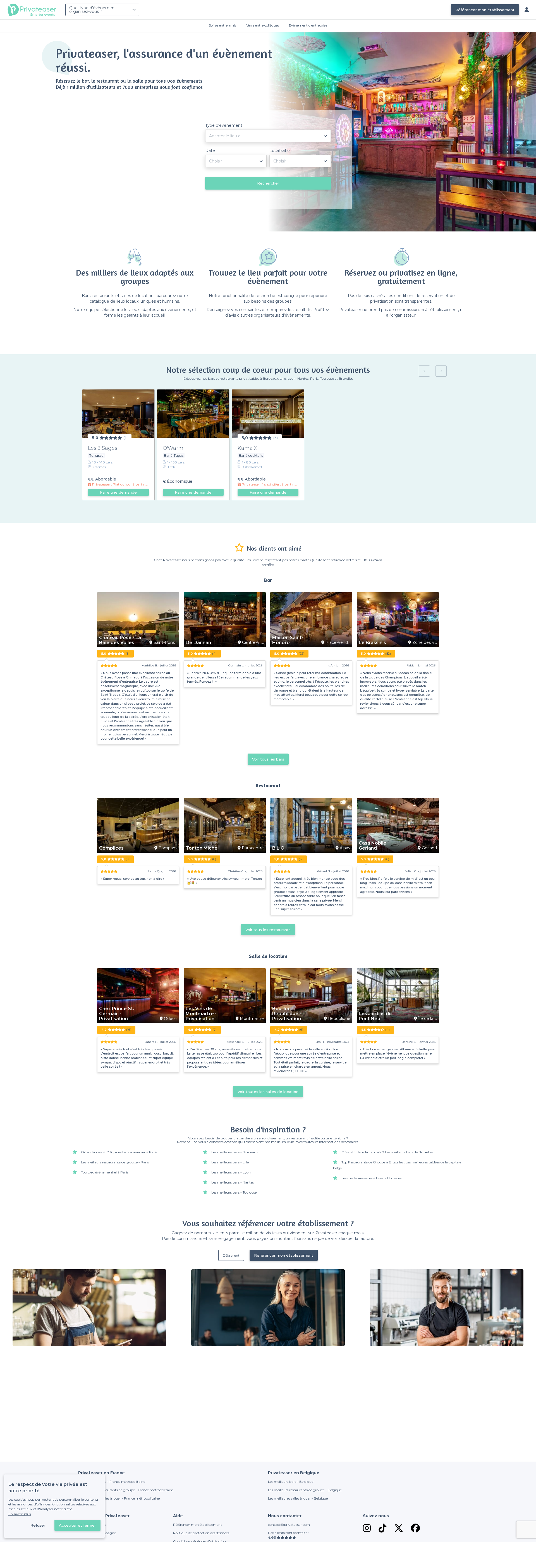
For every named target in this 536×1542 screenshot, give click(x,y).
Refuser (37, 1525)
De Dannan (198, 642)
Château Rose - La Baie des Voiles (120, 640)
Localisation (280, 150)
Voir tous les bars (268, 759)
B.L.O (278, 848)
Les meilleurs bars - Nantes (232, 1182)
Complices (111, 848)
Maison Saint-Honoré (287, 640)
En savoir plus (19, 1514)
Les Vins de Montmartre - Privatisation (201, 1013)
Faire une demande (118, 492)
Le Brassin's (372, 642)
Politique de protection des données (201, 1533)
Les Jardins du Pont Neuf (375, 1016)
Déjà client (231, 1255)
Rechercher (268, 183)
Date (210, 150)
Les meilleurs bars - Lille (230, 1162)
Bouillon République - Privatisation (286, 1013)
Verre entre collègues (262, 25)
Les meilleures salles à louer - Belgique (298, 1498)
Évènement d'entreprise (308, 25)
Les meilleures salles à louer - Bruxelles (371, 1178)
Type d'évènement (223, 125)
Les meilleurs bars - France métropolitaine (111, 1481)
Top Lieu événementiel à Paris (104, 1172)
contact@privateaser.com (289, 1524)
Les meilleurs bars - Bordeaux (234, 1152)
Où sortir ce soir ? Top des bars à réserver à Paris (119, 1152)
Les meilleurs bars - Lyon (231, 1172)
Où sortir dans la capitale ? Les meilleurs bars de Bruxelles (387, 1152)
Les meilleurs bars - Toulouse (234, 1192)
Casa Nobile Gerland (372, 846)
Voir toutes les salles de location (268, 1091)
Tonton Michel (202, 848)
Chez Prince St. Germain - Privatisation (116, 1013)
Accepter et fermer (77, 1525)
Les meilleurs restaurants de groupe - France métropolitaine (126, 1490)
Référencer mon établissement (485, 10)
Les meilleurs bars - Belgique (290, 1481)
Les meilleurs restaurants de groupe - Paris (115, 1162)
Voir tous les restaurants (268, 929)
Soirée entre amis (222, 25)
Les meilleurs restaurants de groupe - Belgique (305, 1490)
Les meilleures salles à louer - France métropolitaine (119, 1498)
